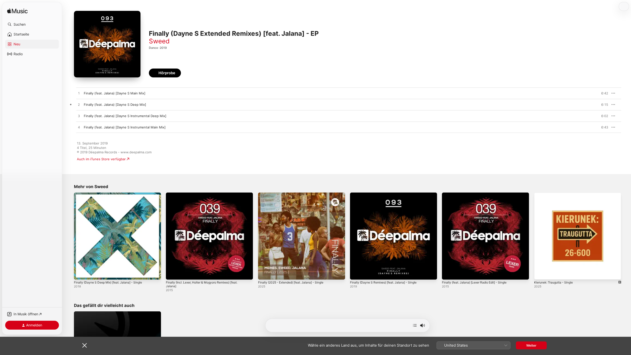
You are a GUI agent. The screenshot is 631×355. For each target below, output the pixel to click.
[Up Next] (415, 325)
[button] (32, 24)
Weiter (531, 345)
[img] (17, 11)
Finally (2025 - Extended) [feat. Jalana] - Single (294, 194)
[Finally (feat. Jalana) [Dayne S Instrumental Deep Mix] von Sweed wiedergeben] (79, 116)
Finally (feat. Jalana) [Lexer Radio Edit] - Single (478, 194)
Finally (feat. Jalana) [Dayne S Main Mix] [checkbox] (114, 93)
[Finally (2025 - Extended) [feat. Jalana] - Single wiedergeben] (264, 273)
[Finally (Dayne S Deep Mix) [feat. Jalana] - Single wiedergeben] (80, 273)
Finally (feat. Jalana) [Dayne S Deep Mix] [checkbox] (115, 104)
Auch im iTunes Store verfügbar (101, 159)
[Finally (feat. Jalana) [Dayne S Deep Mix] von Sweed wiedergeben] (79, 105)
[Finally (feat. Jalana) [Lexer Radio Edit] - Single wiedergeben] (448, 273)
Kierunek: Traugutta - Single (555, 194)
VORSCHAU (601, 93)
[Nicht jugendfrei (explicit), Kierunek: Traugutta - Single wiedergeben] (540, 273)
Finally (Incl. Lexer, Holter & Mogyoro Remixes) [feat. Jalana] (206, 196)
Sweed (159, 41)
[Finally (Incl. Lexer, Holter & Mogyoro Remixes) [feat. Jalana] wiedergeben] (172, 273)
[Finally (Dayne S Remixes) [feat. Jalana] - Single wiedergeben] (356, 273)
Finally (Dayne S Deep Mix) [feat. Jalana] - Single (111, 194)
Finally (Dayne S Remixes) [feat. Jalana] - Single (386, 194)
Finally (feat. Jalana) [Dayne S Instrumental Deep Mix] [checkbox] (125, 116)
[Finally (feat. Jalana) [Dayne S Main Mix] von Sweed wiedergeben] (79, 93)
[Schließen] (84, 345)
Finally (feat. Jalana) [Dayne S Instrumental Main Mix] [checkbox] (125, 127)
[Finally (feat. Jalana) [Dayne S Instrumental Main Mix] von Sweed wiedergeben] (79, 127)
